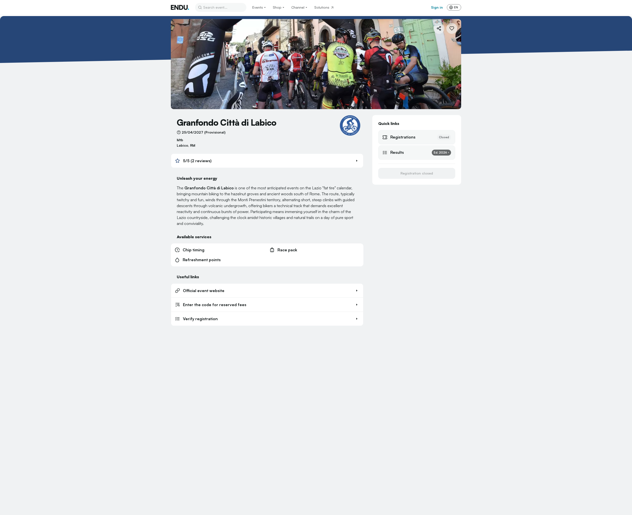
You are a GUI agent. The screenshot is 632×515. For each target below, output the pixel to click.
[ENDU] (180, 7)
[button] (267, 161)
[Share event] (439, 28)
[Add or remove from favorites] (451, 28)
